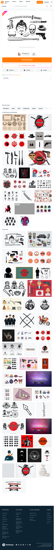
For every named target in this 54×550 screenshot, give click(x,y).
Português (48, 516)
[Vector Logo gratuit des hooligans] (44, 208)
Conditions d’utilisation (46, 543)
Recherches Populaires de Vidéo (19, 531)
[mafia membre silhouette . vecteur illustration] (27, 440)
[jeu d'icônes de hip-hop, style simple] (39, 183)
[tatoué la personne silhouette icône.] (8, 272)
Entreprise (4, 518)
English (47, 512)
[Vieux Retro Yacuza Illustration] (24, 272)
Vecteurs (7, 1)
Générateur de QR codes (5, 536)
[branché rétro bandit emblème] (10, 409)
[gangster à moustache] (47, 454)
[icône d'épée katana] (30, 348)
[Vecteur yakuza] (39, 139)
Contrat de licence (18, 513)
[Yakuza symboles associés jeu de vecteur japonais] (39, 157)
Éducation (4, 520)
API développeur (5, 523)
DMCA (17, 515)
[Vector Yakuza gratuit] (14, 139)
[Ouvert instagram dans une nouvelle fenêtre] (18, 544)
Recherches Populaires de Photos (19, 526)
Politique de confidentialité (45, 544)
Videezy (4, 516)
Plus (6, 3)
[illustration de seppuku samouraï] (8, 470)
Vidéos (20, 1)
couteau (41, 107)
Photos (14, 1)
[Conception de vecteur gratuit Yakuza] (39, 121)
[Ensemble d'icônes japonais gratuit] (13, 378)
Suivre (33, 54)
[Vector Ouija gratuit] (10, 220)
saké (19, 107)
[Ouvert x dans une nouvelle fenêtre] (27, 544)
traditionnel (26, 107)
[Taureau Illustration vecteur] (8, 208)
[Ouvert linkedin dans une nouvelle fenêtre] (21, 544)
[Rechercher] (47, 6)
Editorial (28, 1)
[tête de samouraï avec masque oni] (7, 183)
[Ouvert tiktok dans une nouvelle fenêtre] (25, 544)
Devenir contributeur (32, 519)
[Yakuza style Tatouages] (14, 121)
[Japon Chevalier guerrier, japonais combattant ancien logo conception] (45, 348)
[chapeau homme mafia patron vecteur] (45, 362)
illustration (6, 107)
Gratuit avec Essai (27, 59)
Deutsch (48, 518)
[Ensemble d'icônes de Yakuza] (12, 304)
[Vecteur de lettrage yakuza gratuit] (43, 440)
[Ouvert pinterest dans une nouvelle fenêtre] (23, 544)
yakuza (34, 107)
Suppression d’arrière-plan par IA (5, 532)
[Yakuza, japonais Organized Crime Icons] (39, 238)
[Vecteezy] (2, 2)
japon (13, 107)
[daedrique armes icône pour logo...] (44, 409)
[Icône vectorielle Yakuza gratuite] (39, 256)
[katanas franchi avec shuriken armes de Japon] (27, 320)
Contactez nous (32, 514)
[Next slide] (48, 107)
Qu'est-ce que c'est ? (17, 74)
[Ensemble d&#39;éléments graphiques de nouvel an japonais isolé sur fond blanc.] (43, 195)
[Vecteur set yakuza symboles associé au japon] (43, 272)
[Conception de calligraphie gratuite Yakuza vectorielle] (13, 425)
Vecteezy (4, 514)
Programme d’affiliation (18, 518)
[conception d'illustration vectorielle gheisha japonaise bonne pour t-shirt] (25, 220)
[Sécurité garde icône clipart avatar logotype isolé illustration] (9, 454)
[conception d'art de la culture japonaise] (41, 172)
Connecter (46, 2)
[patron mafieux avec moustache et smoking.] (21, 454)
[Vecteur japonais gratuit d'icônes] (11, 195)
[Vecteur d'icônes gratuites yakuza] (10, 172)
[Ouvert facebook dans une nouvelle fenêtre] (16, 544)
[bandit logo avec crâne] (34, 454)
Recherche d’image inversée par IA (5, 527)
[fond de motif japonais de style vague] (25, 208)
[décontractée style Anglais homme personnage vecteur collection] (10, 320)
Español (48, 514)
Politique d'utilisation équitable (43, 545)
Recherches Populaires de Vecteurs (19, 522)
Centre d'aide (32, 512)
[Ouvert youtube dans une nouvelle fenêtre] (30, 544)
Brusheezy (4, 512)
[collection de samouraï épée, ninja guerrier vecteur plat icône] (12, 348)
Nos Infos (31, 516)
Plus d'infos (5, 77)
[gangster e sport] (8, 335)
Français (48, 520)
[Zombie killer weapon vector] (14, 157)
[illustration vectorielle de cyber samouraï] (24, 172)
